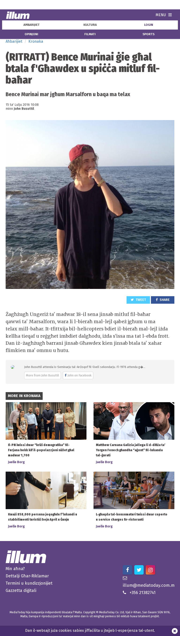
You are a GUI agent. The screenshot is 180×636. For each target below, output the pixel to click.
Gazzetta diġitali (21, 590)
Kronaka (35, 41)
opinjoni (31, 34)
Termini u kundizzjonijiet (29, 583)
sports (148, 34)
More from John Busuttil (42, 375)
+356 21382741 (143, 592)
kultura (90, 25)
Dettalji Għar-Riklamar (27, 576)
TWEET (140, 300)
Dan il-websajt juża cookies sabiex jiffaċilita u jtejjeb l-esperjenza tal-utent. (90, 630)
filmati (90, 34)
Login (148, 25)
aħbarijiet (31, 25)
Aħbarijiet (14, 41)
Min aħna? (15, 568)
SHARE (164, 300)
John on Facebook (79, 375)
